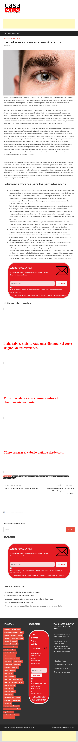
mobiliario (15, 667)
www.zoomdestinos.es (62, 651)
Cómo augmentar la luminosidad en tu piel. (19, 595)
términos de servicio (59, 295)
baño (21, 632)
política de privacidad (38, 295)
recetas (21, 682)
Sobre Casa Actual (60, 661)
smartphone (16, 700)
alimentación (16, 629)
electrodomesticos (9, 656)
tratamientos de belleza (11, 715)
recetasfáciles (8, 688)
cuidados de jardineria (10, 644)
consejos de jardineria (10, 641)
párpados (42, 476)
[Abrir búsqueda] (72, 33)
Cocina (20, 635)
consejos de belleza (25, 476)
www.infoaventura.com (62, 634)
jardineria (17, 664)
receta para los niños (10, 682)
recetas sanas (8, 694)
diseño (15, 647)
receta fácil (7, 679)
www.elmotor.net (60, 639)
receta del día (8, 673)
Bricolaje (13, 635)
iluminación (7, 661)
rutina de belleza (9, 697)
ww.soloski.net (59, 644)
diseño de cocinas (9, 650)
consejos (7, 638)
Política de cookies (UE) (62, 668)
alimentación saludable (11, 632)
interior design (18, 661)
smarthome (7, 700)
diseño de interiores (10, 653)
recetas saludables (9, 691)
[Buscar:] (39, 529)
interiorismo (8, 664)
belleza (15, 476)
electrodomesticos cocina (11, 659)
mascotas (7, 667)
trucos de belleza (10, 478)
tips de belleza (63, 476)
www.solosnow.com (61, 646)
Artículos (6, 38)
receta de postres (9, 676)
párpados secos (52, 476)
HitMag (71, 727)
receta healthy (17, 679)
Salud (18, 38)
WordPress (64, 727)
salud (18, 697)
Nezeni (36, 476)
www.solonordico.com (62, 648)
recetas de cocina (9, 685)
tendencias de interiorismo (12, 709)
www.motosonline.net (61, 636)
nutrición (12, 670)
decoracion (7, 647)
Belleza (13, 38)
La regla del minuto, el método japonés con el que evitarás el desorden (28, 599)
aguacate (7, 629)
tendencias (7, 703)
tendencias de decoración (11, 706)
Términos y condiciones (62, 672)
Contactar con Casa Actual (63, 665)
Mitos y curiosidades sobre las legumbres (18, 602)
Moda (6, 670)
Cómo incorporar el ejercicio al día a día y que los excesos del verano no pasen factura (33, 606)
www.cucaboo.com (60, 641)
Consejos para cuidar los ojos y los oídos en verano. (22, 592)
